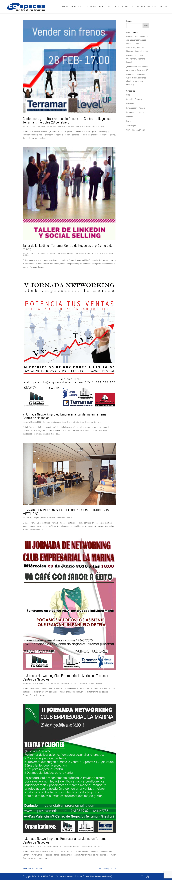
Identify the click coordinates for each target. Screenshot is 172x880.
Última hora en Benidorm (135, 130)
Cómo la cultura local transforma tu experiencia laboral (136, 59)
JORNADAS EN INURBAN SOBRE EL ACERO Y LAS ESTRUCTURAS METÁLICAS (66, 512)
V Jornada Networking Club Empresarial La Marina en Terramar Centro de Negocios (65, 416)
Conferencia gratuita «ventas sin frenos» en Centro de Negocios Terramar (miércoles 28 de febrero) (67, 120)
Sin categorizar (132, 125)
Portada (101, 126)
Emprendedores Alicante (65, 126)
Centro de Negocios (146, 7)
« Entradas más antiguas (32, 868)
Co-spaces (76, 7)
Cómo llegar (105, 7)
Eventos (94, 126)
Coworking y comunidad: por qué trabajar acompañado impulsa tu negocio (137, 40)
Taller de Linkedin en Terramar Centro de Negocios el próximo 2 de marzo (68, 247)
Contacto (163, 7)
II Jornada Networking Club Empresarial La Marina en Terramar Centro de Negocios (65, 840)
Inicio (65, 7)
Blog (117, 7)
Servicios (91, 7)
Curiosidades (61, 518)
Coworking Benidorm (48, 126)
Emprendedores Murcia (83, 126)
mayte (28, 422)
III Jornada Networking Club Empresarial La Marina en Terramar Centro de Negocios (65, 677)
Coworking (127, 7)
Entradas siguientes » (107, 868)
